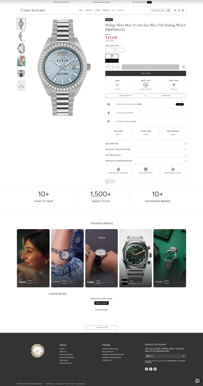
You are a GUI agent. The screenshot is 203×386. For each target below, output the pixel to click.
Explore (30, 283)
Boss (131, 281)
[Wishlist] (179, 10)
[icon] (78, 232)
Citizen (166, 281)
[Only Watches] (32, 10)
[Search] (168, 10)
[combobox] (160, 10)
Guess (64, 281)
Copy (149, 2)
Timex (30, 281)
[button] (183, 10)
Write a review (101, 303)
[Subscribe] (183, 356)
